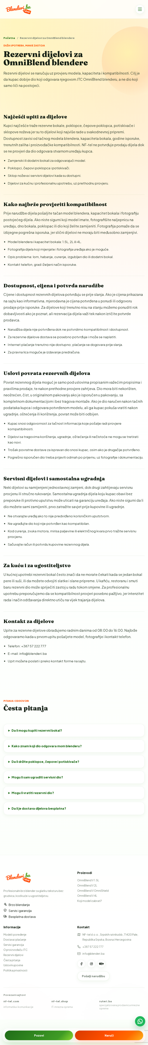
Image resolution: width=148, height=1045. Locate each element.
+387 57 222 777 (92, 946)
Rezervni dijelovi (13, 955)
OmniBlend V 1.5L (88, 880)
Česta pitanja (11, 960)
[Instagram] (91, 964)
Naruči (109, 1035)
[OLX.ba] (101, 964)
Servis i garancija (13, 944)
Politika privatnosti (15, 970)
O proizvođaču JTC (15, 949)
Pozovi (39, 1035)
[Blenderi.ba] (20, 9)
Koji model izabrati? (89, 900)
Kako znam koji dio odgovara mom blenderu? (47, 746)
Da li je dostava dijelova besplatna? (39, 808)
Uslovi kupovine (13, 965)
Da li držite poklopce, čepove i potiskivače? (45, 762)
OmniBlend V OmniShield (93, 890)
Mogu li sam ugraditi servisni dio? (37, 777)
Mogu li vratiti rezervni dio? (33, 793)
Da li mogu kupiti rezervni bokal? (37, 730)
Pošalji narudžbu (93, 976)
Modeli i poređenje (14, 934)
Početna (9, 37)
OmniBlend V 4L (87, 895)
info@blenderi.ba (93, 953)
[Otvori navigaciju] (140, 9)
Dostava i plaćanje (14, 939)
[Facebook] (81, 964)
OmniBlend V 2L (87, 885)
